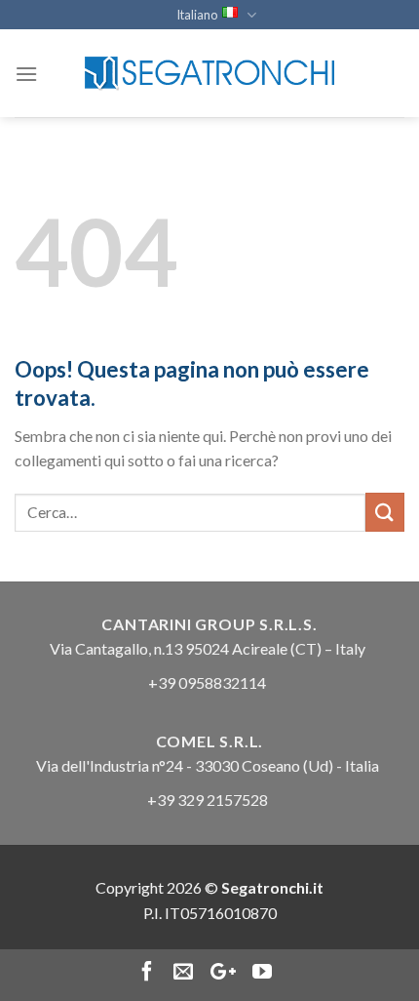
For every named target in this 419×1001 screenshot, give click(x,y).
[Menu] (26, 74)
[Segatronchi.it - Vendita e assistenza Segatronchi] (209, 74)
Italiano (196, 14)
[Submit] (384, 512)
